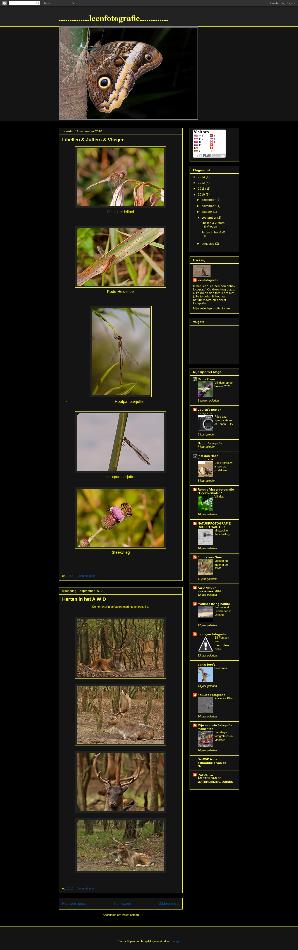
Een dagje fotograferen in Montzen (223, 736)
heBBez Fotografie (211, 695)
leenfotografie (207, 280)
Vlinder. (219, 496)
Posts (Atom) (130, 914)
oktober (207, 211)
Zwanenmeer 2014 (209, 591)
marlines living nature (214, 604)
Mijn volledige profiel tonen (211, 308)
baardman (220, 668)
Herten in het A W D (84, 599)
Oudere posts (168, 903)
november (209, 206)
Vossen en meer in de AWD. (221, 564)
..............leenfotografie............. (113, 17)
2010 (202, 194)
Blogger (175, 941)
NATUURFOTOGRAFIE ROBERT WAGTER (214, 525)
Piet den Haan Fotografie (208, 457)
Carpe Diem (206, 379)
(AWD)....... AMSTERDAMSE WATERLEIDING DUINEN (215, 778)
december (209, 199)
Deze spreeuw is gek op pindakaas (223, 466)
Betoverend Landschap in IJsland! (222, 611)
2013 (202, 177)
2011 (201, 188)
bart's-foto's (207, 664)
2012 (202, 182)
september (209, 217)
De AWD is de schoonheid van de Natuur (212, 763)
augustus (208, 243)
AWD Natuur (207, 587)
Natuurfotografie (210, 443)
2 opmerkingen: (87, 575)
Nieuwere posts (74, 903)
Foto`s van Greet (210, 557)
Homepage (122, 903)
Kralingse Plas (223, 698)
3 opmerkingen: (87, 888)
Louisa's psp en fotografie (209, 411)
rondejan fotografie (212, 634)
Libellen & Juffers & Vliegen (93, 139)
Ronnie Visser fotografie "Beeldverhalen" (216, 491)
